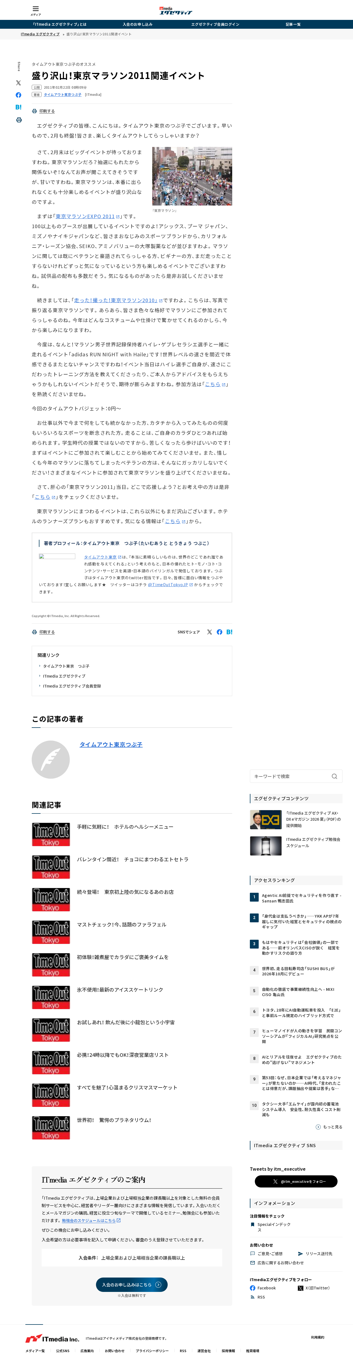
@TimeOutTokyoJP (168, 584)
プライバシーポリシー (152, 1350)
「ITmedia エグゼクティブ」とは (60, 24)
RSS (183, 1350)
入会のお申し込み (138, 24)
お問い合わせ (115, 1350)
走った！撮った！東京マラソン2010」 (116, 300)
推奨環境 (252, 1350)
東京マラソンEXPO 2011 (85, 216)
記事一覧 (293, 24)
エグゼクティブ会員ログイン (215, 24)
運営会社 (204, 1350)
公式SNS (62, 1350)
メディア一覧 (35, 1350)
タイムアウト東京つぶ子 (111, 744)
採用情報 (228, 1350)
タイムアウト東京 (100, 557)
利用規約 (317, 1337)
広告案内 (87, 1350)
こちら (213, 384)
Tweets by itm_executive (278, 1168)
